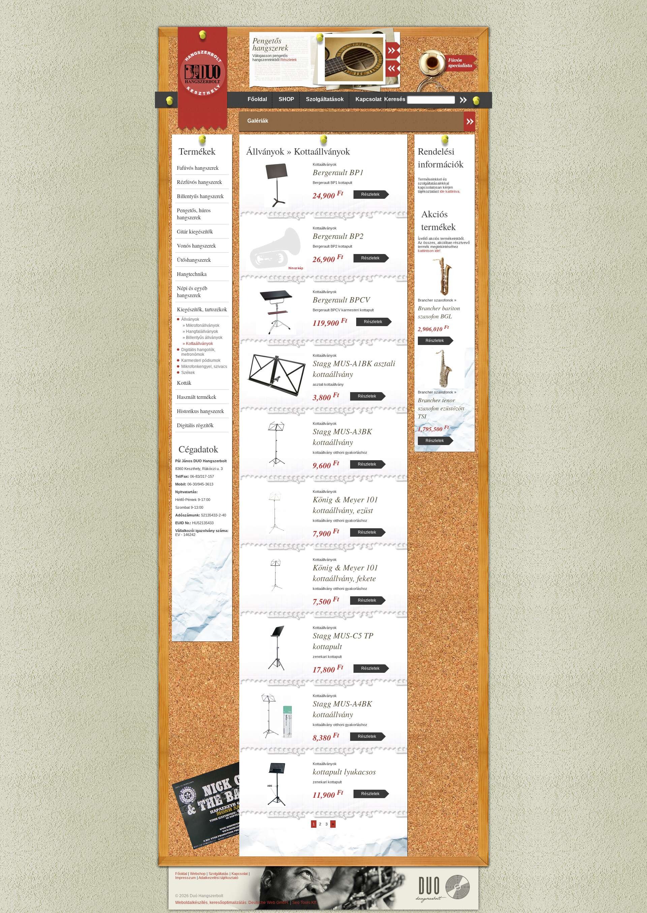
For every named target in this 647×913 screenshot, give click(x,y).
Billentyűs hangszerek (200, 195)
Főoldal (257, 99)
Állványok (190, 319)
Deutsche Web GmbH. (268, 902)
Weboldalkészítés (191, 902)
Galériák (257, 121)
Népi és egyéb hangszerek (192, 291)
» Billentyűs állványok (202, 337)
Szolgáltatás (218, 874)
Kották (184, 382)
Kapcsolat (368, 99)
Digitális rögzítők (195, 425)
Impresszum (185, 878)
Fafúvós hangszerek (198, 167)
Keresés (394, 99)
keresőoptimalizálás (228, 902)
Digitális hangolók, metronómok (198, 352)
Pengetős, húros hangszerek (194, 214)
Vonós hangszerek (196, 245)
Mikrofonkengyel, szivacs (204, 366)
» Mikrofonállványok (201, 325)
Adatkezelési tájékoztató (218, 878)
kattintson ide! (429, 251)
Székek (188, 372)
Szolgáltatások (325, 99)
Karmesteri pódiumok (200, 360)
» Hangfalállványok (200, 331)
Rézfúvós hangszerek (199, 181)
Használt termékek (196, 396)
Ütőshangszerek (194, 259)
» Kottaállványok (198, 343)
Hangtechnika (192, 273)
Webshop (198, 874)
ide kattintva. (450, 191)
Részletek (288, 60)
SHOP (286, 99)
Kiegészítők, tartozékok (202, 309)
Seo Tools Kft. (304, 902)
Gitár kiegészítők (195, 231)
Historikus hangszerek (200, 410)
